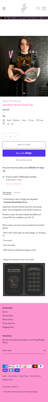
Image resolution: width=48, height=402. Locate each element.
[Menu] (4, 8)
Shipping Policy (8, 327)
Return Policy (8, 319)
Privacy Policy (8, 315)
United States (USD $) (10, 387)
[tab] (8, 192)
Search (5, 312)
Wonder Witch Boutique (12, 101)
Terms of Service (9, 323)
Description (7, 192)
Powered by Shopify (31, 392)
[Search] (38, 9)
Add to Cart (24, 145)
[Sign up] (44, 350)
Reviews (17, 192)
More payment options (24, 160)
